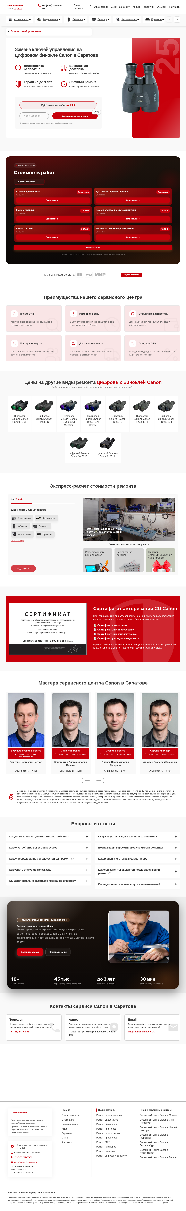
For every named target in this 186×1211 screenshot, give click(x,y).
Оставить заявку (30, 952)
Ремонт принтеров (106, 1129)
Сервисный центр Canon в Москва (158, 1115)
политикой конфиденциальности (59, 123)
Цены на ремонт (120, 7)
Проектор (156, 19)
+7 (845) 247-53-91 (52, 7)
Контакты (174, 7)
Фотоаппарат (21, 19)
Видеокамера (50, 19)
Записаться (52, 200)
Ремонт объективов (106, 1124)
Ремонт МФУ (103, 1142)
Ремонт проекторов (106, 1137)
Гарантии (148, 7)
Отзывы (161, 7)
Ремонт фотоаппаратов (109, 1115)
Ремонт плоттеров (106, 1146)
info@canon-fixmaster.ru (141, 1031)
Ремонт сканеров (105, 1151)
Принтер (102, 19)
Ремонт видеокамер (107, 1120)
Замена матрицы (25, 210)
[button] (87, 780)
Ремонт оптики (24, 228)
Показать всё (93, 247)
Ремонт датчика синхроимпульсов (115, 228)
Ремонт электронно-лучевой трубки (116, 210)
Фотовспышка (129, 19)
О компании (101, 7)
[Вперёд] (177, 19)
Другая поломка (131, 275)
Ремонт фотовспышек (108, 1133)
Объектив (78, 19)
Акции (136, 7)
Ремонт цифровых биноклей (111, 1155)
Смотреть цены (58, 952)
